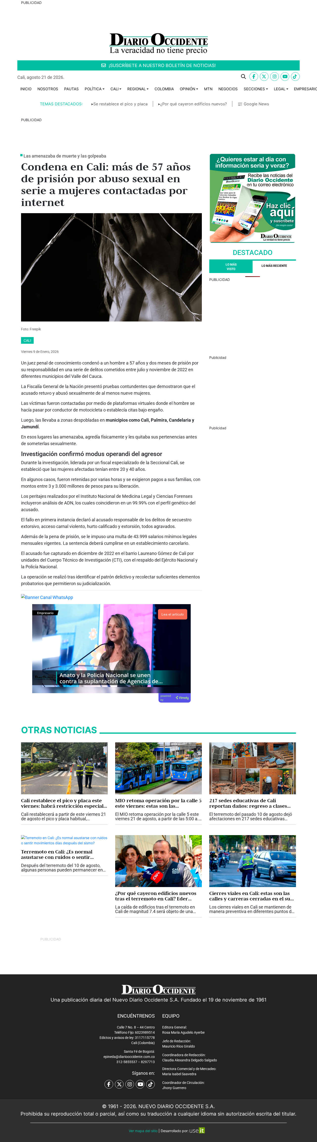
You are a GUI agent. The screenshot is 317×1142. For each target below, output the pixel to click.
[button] (159, 76)
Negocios (228, 89)
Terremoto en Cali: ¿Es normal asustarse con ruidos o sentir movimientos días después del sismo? (57, 854)
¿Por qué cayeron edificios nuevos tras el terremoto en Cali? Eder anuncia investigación (155, 896)
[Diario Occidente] (158, 43)
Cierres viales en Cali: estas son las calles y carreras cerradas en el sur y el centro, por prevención (251, 896)
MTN (208, 89)
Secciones (254, 89)
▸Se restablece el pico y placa (119, 103)
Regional (136, 89)
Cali (114, 89)
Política (93, 89)
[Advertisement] (252, 316)
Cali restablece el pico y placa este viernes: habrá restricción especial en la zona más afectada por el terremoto (62, 803)
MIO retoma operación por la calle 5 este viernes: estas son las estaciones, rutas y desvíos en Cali (158, 803)
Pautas (71, 89)
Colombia (164, 89)
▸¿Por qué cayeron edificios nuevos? (192, 103)
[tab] (274, 267)
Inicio (25, 89)
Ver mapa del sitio (143, 1131)
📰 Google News (253, 103)
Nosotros (47, 89)
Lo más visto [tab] (231, 267)
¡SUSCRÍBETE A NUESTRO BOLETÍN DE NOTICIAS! (161, 65)
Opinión (187, 89)
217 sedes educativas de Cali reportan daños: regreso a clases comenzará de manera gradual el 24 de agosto (252, 803)
